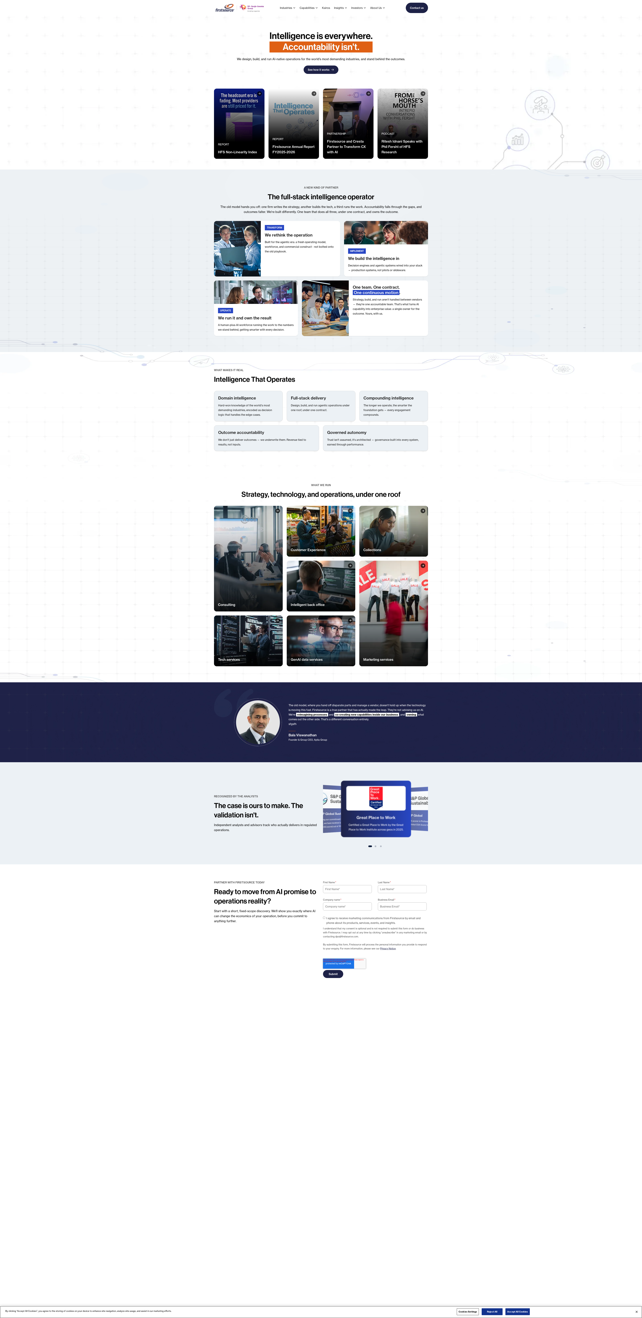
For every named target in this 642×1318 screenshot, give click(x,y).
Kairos (326, 8)
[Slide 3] (381, 846)
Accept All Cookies (517, 1311)
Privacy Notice (388, 948)
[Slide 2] (375, 846)
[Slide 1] (370, 846)
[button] (290, 8)
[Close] (636, 1311)
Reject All (492, 1311)
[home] (240, 8)
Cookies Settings (468, 1311)
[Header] (239, 124)
